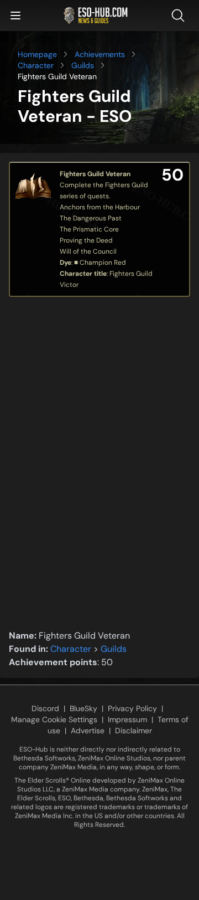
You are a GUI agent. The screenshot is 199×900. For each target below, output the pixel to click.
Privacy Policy (132, 708)
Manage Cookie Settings (54, 719)
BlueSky (83, 708)
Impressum (127, 719)
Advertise (87, 731)
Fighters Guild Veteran (95, 173)
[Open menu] (15, 15)
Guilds (82, 65)
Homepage (37, 54)
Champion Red (103, 262)
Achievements (100, 54)
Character (36, 65)
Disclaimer (133, 731)
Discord (45, 708)
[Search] (180, 15)
